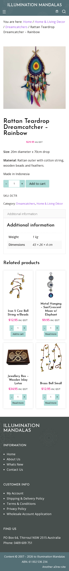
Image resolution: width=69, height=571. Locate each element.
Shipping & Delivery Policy (25, 498)
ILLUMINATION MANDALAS (34, 5)
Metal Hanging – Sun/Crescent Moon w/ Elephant (51, 309)
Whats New (15, 464)
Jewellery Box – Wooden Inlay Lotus (18, 380)
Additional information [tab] (22, 214)
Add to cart (37, 184)
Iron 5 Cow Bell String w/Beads (18, 312)
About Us (13, 459)
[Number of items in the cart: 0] (57, 11)
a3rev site (59, 567)
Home (27, 22)
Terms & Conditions (21, 504)
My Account (15, 493)
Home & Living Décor (50, 203)
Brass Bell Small (51, 383)
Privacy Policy (16, 509)
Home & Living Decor (50, 22)
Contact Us (15, 470)
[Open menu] (4, 11)
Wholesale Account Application (29, 514)
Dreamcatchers (16, 27)
